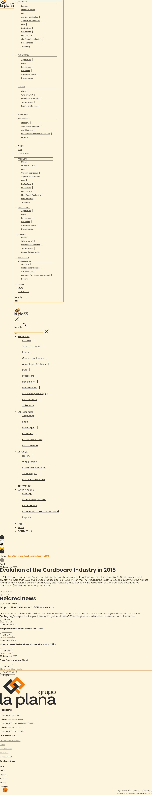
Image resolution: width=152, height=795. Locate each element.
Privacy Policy (133, 790)
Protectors (26, 28)
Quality (9, 653)
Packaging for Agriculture (10, 715)
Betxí (2, 766)
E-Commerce (27, 78)
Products (22, 159)
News (20, 149)
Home (3, 556)
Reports (24, 137)
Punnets (24, 6)
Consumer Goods (28, 74)
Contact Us (23, 153)
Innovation (23, 114)
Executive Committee (30, 98)
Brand (2, 622)
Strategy (25, 122)
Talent (20, 146)
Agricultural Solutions (30, 21)
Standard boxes (28, 9)
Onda (2, 770)
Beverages (26, 67)
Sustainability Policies (30, 126)
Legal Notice (122, 790)
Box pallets (26, 32)
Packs (23, 13)
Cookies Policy (146, 790)
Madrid (3, 782)
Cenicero (3, 774)
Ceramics (25, 70)
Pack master (26, 35)
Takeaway (25, 46)
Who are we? (27, 95)
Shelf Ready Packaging (31, 39)
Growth (9, 622)
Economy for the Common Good (35, 134)
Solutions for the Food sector (11, 719)
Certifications (27, 130)
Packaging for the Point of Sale (12, 731)
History (24, 91)
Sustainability (24, 118)
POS (23, 24)
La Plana (21, 86)
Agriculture (26, 59)
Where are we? (6, 757)
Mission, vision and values (10, 741)
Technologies (27, 102)
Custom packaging (29, 17)
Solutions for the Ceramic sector (13, 727)
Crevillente (4, 786)
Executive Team (6, 749)
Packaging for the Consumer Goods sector (17, 723)
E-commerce (27, 43)
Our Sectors (23, 55)
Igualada (3, 778)
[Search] (26, 297)
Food (23, 63)
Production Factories (30, 106)
